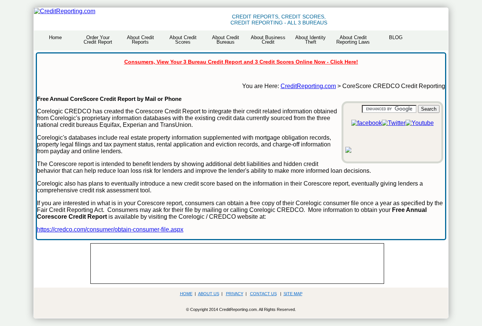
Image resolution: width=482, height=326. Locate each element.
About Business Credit (268, 40)
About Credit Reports (140, 40)
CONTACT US (263, 293)
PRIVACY (234, 293)
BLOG (396, 37)
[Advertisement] (230, 263)
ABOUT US (208, 293)
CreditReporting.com (308, 86)
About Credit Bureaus (225, 40)
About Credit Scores (183, 40)
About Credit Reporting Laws (353, 40)
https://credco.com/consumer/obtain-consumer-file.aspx (110, 229)
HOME (186, 293)
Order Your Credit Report (98, 40)
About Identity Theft (310, 40)
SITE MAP (293, 293)
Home (55, 37)
